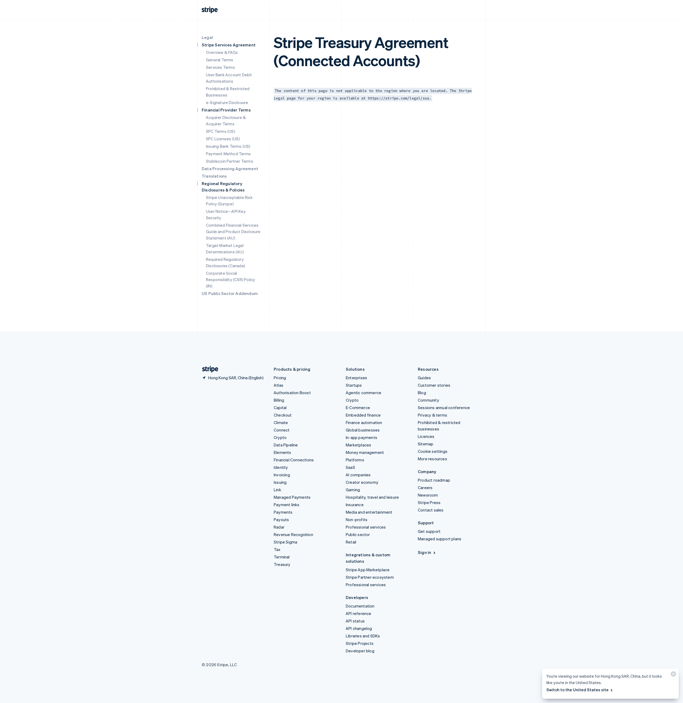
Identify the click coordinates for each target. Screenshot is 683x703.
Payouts (281, 519)
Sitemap (425, 443)
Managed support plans (439, 538)
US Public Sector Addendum (230, 293)
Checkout (283, 415)
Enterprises (356, 377)
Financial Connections (294, 459)
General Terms (219, 59)
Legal (207, 37)
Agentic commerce (363, 392)
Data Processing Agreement (230, 168)
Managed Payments (292, 497)
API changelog (359, 628)
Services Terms (220, 67)
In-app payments (361, 437)
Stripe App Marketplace (368, 569)
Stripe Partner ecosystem (370, 577)
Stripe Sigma (285, 542)
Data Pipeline (286, 445)
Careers (425, 487)
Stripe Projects (360, 643)
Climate (281, 422)
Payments (283, 512)
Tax (277, 549)
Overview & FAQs (222, 52)
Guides (424, 377)
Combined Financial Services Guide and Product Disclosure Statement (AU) (233, 231)
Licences (426, 436)
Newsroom (428, 495)
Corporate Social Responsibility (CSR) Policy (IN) (230, 279)
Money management (365, 452)
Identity (281, 467)
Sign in (424, 552)
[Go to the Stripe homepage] (208, 369)
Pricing (280, 377)
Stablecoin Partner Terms (229, 161)
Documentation (360, 606)
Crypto (280, 437)
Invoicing (282, 474)
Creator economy (362, 482)
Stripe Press (429, 502)
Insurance (355, 504)
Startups (354, 385)
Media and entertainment (369, 512)
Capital (280, 407)
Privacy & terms (432, 415)
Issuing (280, 482)
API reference (358, 613)
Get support (429, 531)
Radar (279, 527)
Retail (351, 542)
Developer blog (360, 650)
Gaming (353, 489)
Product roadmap (434, 480)
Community (428, 400)
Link (277, 489)
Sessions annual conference (444, 407)
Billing (279, 400)
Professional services (366, 527)
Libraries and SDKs (363, 635)
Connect (281, 430)
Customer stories (434, 385)
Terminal (282, 557)
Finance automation (364, 422)
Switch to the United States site (577, 689)
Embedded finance (363, 415)
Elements (282, 452)
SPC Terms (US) (220, 131)
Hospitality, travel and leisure (372, 497)
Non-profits (356, 519)
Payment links (287, 504)
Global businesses (363, 430)
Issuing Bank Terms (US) (228, 146)
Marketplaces (358, 445)
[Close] (672, 675)
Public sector (358, 534)
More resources (432, 458)
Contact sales (431, 510)
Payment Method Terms (228, 153)
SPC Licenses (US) (223, 138)
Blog (422, 392)
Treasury (282, 564)
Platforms (355, 459)
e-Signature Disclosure (227, 102)
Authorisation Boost (292, 392)
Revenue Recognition (293, 534)
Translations (214, 176)
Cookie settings (432, 451)
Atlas (278, 385)
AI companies (358, 474)
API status (355, 621)
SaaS (350, 467)
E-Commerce (358, 407)
